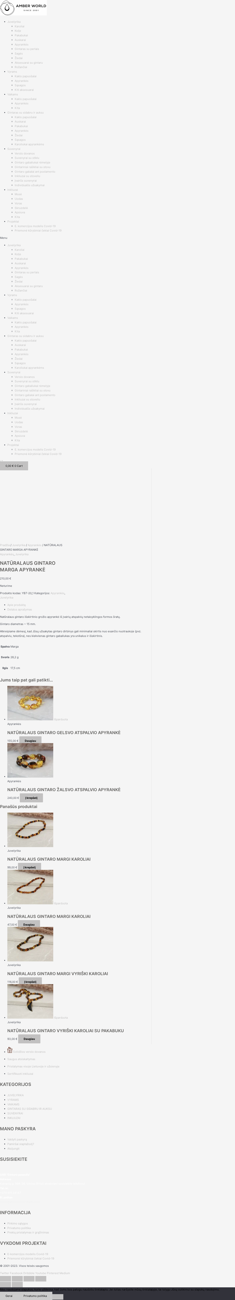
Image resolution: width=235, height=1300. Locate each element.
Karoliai (19, 26)
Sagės (19, 53)
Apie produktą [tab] (16, 605)
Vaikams (12, 94)
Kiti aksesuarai (24, 90)
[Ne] (57, 1297)
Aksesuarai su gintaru (29, 62)
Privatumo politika (35, 1296)
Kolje (18, 30)
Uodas (19, 198)
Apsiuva (20, 212)
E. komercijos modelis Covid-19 (35, 226)
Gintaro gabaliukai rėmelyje (32, 162)
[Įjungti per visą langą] (17, 1278)
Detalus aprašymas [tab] (19, 609)
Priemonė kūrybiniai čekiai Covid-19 (38, 230)
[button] (117, 238)
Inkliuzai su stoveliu (27, 176)
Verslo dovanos (25, 153)
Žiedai (19, 58)
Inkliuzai (12, 190)
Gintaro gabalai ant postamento (35, 171)
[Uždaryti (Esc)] (40, 1278)
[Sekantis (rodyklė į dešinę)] (17, 1284)
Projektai (13, 221)
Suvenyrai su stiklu (27, 158)
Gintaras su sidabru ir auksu (25, 112)
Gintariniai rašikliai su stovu (32, 167)
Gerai (9, 1296)
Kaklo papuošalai (26, 76)
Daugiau (30, 741)
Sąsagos (20, 85)
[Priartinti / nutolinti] (5, 1278)
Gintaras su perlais (27, 49)
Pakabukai (21, 35)
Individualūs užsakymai (30, 185)
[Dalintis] (29, 1278)
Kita (17, 108)
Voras (18, 203)
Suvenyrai (13, 149)
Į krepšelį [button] (31, 798)
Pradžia (5, 545)
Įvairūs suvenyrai (26, 180)
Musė (18, 194)
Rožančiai (21, 67)
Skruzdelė (21, 208)
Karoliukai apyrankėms (29, 144)
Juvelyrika (14, 21)
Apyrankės (21, 44)
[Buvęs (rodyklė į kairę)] (5, 1284)
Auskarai (20, 40)
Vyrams (12, 71)
